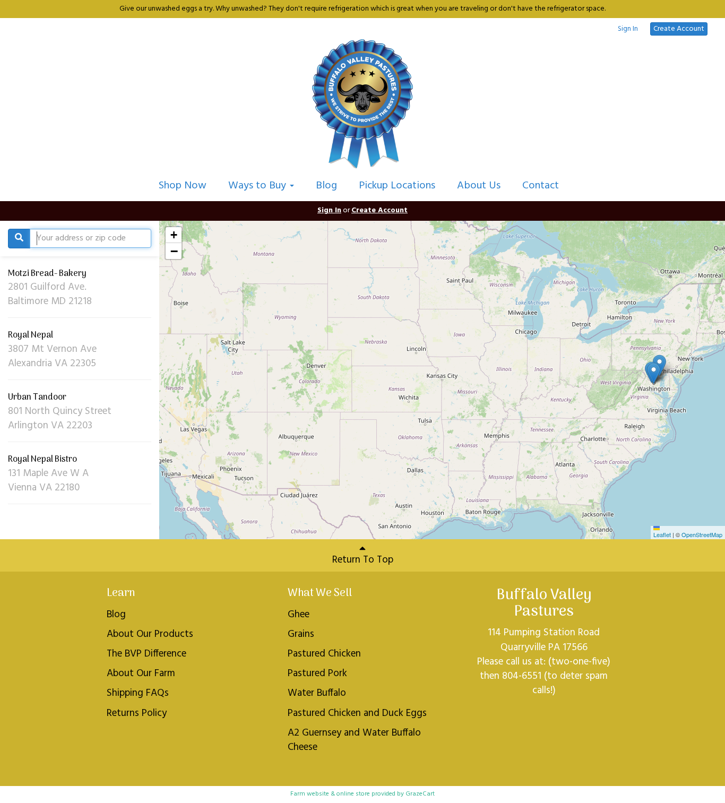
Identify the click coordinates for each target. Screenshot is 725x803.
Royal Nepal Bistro (42, 460)
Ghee (298, 615)
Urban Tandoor (37, 397)
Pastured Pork (317, 673)
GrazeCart (420, 794)
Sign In (628, 29)
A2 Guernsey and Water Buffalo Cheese (354, 740)
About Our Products (150, 634)
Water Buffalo (317, 693)
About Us (478, 185)
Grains (301, 634)
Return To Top (362, 560)
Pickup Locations (397, 185)
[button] (653, 373)
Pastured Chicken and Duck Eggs (357, 713)
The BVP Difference (146, 654)
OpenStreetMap (701, 534)
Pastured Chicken (324, 654)
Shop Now (182, 185)
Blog (326, 185)
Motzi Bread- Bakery (47, 274)
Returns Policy (137, 713)
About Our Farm (141, 673)
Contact (540, 185)
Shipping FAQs (138, 693)
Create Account (678, 29)
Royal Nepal (30, 335)
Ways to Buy (258, 185)
